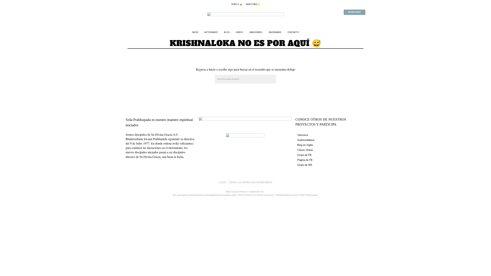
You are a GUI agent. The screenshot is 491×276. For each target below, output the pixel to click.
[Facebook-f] (336, 20)
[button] (271, 79)
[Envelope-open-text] (360, 20)
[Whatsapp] (348, 20)
